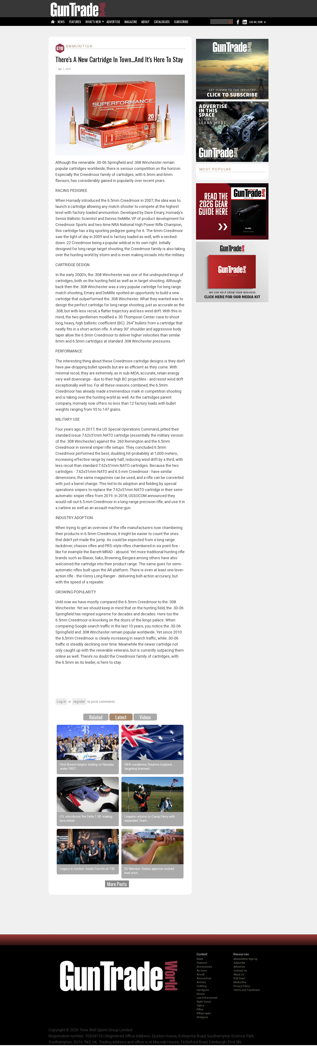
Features (202, 962)
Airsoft (201, 974)
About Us (239, 974)
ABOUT (145, 21)
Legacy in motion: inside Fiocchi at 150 (87, 869)
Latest (121, 717)
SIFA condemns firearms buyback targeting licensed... (148, 767)
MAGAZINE (130, 21)
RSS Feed (239, 978)
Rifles (200, 1009)
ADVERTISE (113, 21)
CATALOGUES (162, 21)
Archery (201, 982)
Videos (145, 717)
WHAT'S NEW (93, 21)
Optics (200, 1005)
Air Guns (202, 970)
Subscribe (239, 962)
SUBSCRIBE (181, 21)
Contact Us (240, 970)
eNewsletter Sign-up (245, 959)
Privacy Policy (242, 986)
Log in (61, 702)
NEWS (61, 21)
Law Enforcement (207, 997)
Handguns (203, 990)
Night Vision (204, 1001)
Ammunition (79, 46)
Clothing (202, 986)
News (200, 959)
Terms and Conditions (247, 990)
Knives (201, 993)
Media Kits (240, 982)
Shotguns (202, 1017)
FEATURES (75, 21)
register (79, 702)
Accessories (204, 966)
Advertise (239, 966)
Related (95, 717)
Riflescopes (204, 1013)
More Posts (117, 883)
